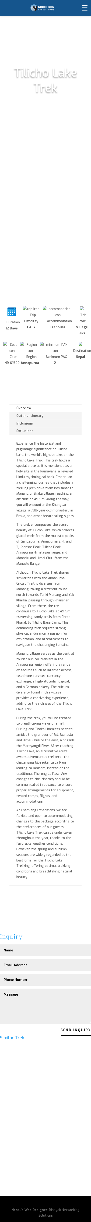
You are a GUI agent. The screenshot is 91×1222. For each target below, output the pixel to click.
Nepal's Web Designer (29, 1210)
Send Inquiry (76, 1030)
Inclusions (24, 423)
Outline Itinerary (29, 416)
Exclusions (24, 431)
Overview (23, 408)
